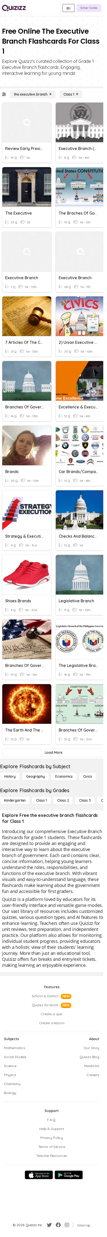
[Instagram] (67, 1225)
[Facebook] (58, 1225)
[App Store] (39, 1175)
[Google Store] (69, 1175)
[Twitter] (49, 1225)
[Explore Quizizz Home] (14, 8)
